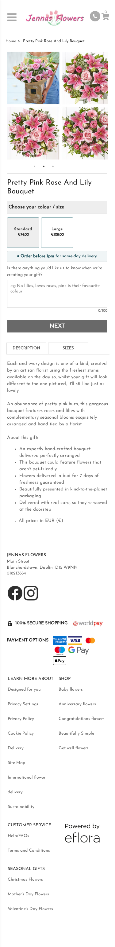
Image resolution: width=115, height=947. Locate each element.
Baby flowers (71, 689)
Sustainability (21, 807)
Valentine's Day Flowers (30, 909)
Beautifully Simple (76, 733)
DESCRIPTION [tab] (26, 348)
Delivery (16, 748)
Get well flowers (74, 748)
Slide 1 (35, 166)
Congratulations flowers (82, 719)
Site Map (16, 763)
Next (57, 326)
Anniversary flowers (77, 704)
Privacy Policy (21, 719)
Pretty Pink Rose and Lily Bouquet (54, 41)
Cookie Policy (21, 733)
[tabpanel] (57, 442)
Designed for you (24, 689)
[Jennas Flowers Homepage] (55, 19)
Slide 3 (53, 166)
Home (11, 41)
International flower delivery (26, 785)
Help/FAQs (18, 836)
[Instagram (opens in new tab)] (31, 599)
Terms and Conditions (29, 850)
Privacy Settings (23, 704)
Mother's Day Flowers (28, 894)
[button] (12, 16)
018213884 (16, 573)
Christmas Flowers (25, 879)
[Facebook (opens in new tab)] (16, 599)
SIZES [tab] (68, 348)
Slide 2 (44, 166)
